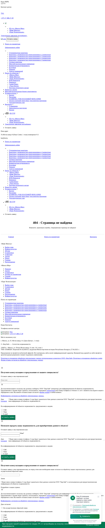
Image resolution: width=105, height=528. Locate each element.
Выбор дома (9, 247)
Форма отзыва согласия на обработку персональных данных (22, 360)
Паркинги (12, 82)
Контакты (8, 104)
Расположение (10, 262)
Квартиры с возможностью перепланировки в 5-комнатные (30, 60)
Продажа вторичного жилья (19, 88)
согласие (4, 401)
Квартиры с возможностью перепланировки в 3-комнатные (30, 56)
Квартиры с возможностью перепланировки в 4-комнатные (30, 58)
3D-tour (7, 251)
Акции (7, 256)
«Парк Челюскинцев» (16, 32)
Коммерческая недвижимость (19, 66)
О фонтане (8, 254)
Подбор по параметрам (13, 274)
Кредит (11, 95)
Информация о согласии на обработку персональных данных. (22, 396)
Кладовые (12, 67)
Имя (22, 433)
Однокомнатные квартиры (18, 53)
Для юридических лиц (17, 102)
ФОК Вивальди (14, 80)
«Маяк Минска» (14, 30)
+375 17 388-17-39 (7, 18)
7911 (2, 13)
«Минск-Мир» (14, 75)
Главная (11, 237)
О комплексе (9, 253)
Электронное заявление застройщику (14, 36)
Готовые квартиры (15, 62)
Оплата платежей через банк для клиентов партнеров (27, 101)
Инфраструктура (11, 249)
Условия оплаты (11, 93)
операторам (51, 390)
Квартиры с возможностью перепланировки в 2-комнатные (30, 55)
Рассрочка (12, 97)
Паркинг (12, 69)
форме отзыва (44, 392)
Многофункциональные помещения (21, 64)
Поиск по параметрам (51, 237)
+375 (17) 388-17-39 (16, 334)
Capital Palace (13, 84)
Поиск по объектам (12, 73)
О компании (13, 106)
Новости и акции (11, 90)
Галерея (7, 260)
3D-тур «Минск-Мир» (17, 28)
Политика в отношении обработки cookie (87, 358)
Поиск (7, 258)
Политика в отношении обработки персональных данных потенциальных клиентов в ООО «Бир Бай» (37, 358)
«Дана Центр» (14, 86)
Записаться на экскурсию (18, 108)
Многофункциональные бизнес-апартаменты (21, 91)
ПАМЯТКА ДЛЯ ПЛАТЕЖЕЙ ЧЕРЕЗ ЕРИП (25, 99)
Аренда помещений (16, 71)
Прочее (11, 110)
